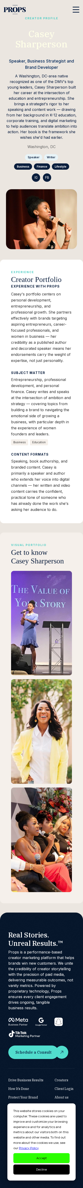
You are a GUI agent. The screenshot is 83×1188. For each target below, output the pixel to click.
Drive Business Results (25, 1080)
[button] (76, 9)
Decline (41, 1169)
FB (47, 177)
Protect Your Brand (23, 1097)
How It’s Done (18, 1089)
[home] (15, 9)
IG (36, 177)
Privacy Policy (29, 1148)
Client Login (64, 1089)
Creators (61, 1080)
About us (61, 1097)
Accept (41, 1158)
